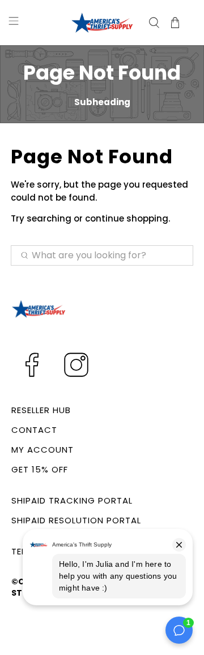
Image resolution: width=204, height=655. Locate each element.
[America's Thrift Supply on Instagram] (76, 374)
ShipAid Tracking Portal (72, 500)
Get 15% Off (39, 469)
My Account (42, 450)
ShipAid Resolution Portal (76, 520)
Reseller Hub (41, 410)
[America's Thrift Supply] (102, 22)
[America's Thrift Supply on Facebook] (32, 374)
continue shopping (126, 218)
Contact (34, 430)
